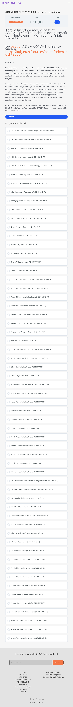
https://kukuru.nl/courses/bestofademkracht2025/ (36, 52)
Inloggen (11, 116)
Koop (57, 22)
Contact (23, 692)
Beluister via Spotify (53, 675)
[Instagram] (36, 699)
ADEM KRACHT (23, 682)
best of (16, 46)
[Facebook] (30, 699)
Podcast (23, 672)
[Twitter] (33, 699)
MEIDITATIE (23, 677)
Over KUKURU (23, 675)
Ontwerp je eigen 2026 (23, 679)
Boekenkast (23, 684)
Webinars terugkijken (23, 687)
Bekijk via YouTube (53, 672)
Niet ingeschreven (16, 22)
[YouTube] (39, 699)
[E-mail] (43, 699)
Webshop (23, 689)
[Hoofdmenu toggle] (69, 3)
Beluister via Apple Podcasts (53, 677)
